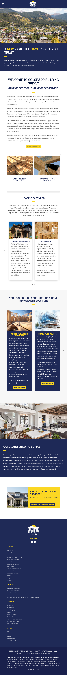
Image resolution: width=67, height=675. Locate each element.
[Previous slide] (57, 154)
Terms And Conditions (45, 651)
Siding (8, 578)
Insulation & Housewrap (13, 559)
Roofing (9, 575)
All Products (10, 550)
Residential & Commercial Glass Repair (17, 595)
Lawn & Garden (10, 566)
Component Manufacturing (13, 588)
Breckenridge (10, 607)
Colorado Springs (11, 610)
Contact (9, 636)
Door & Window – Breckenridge (15, 619)
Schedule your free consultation (42, 504)
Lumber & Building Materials (14, 568)
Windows (9, 580)
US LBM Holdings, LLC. (21, 651)
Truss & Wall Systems (12, 623)
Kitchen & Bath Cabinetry (13, 564)
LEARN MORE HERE (47, 383)
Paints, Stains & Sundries (13, 573)
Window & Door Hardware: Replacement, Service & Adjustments (23, 597)
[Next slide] (60, 154)
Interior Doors (10, 562)
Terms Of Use (33, 651)
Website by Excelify (33, 669)
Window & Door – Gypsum (13, 621)
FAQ (8, 631)
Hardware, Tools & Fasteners (14, 557)
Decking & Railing (11, 552)
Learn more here (19, 387)
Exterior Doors (10, 555)
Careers (9, 634)
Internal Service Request (13, 640)
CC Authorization (11, 638)
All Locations (10, 605)
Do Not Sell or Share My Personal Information (36, 653)
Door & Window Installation (14, 590)
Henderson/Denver (12, 614)
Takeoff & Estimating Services (14, 592)
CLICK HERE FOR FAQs (33, 146)
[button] (63, 4)
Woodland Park (10, 616)
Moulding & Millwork (12, 571)
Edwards (9, 612)
